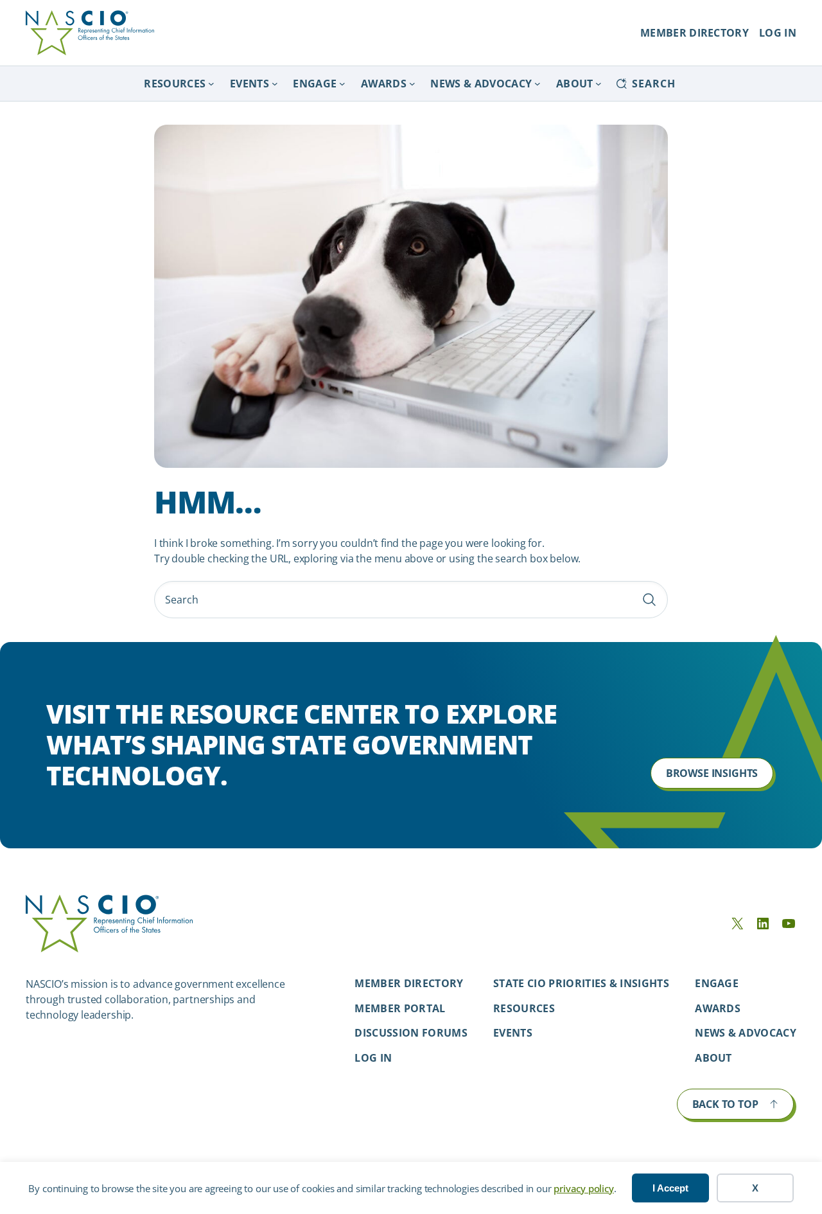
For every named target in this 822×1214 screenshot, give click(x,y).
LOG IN (777, 33)
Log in (373, 1058)
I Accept (670, 1188)
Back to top (725, 1104)
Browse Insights (712, 773)
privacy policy (583, 1188)
